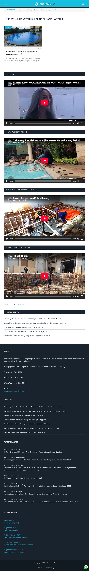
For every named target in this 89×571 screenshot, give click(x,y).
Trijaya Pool (51, 563)
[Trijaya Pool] (44, 4)
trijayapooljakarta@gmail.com (15, 391)
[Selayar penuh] (82, 123)
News (8, 27)
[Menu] (6, 4)
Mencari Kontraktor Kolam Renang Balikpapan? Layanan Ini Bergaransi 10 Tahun (31, 428)
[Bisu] (78, 123)
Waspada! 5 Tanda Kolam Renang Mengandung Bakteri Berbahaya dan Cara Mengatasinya (35, 323)
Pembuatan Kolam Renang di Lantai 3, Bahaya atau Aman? (21, 53)
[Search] (82, 4)
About (39, 568)
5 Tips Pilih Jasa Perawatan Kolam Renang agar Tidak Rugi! (23, 327)
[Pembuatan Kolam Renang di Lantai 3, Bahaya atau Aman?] (23, 36)
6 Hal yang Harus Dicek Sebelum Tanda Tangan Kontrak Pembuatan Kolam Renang (32, 319)
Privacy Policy (49, 568)
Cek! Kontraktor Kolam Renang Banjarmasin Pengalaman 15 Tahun (27, 336)
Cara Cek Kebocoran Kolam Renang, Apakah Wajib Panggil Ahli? (25, 331)
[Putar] (7, 123)
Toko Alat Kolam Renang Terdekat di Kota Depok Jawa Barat (24, 432)
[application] (44, 103)
